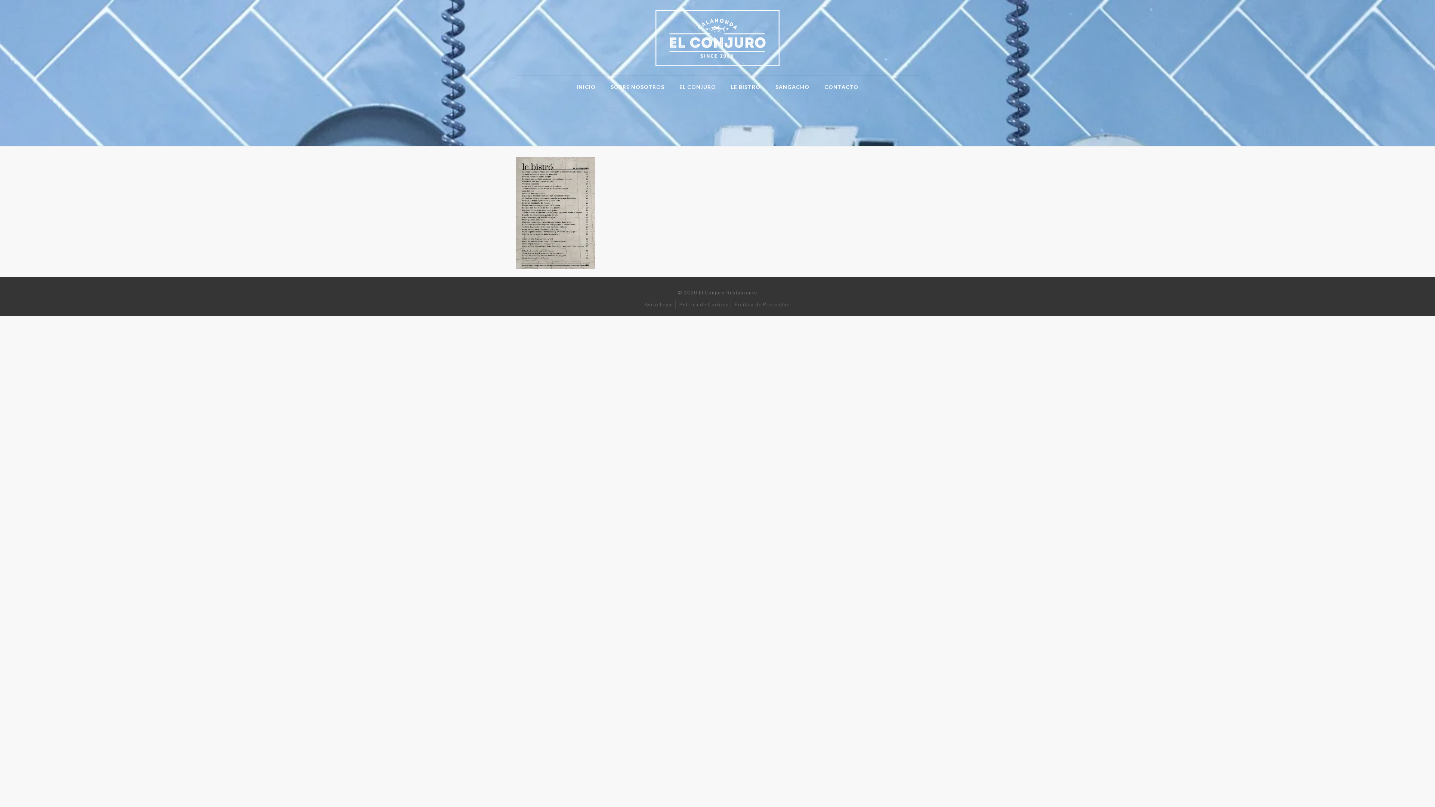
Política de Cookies (703, 304)
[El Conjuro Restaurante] (717, 37)
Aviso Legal (659, 304)
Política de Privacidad (762, 304)
